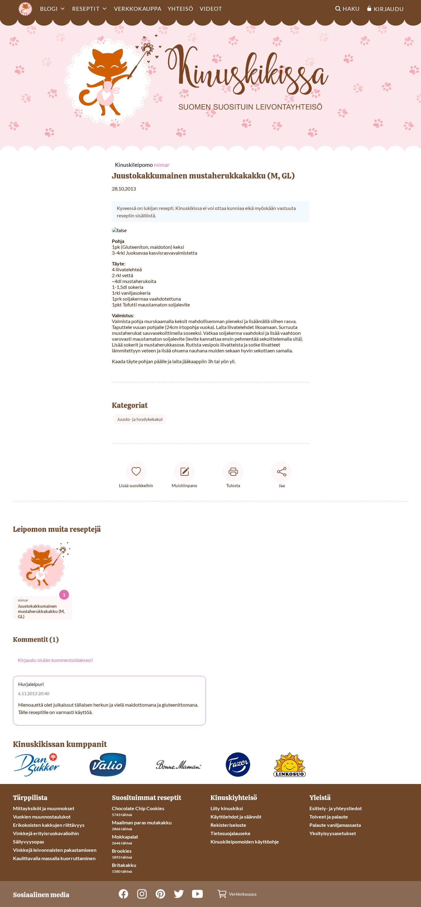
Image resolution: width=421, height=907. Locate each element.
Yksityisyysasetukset (332, 833)
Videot (211, 8)
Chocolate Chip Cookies (138, 808)
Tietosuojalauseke (231, 833)
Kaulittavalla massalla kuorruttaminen (54, 858)
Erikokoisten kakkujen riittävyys (48, 825)
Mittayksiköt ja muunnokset (43, 808)
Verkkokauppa (137, 8)
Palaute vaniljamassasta (335, 825)
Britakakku (124, 865)
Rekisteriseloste (228, 825)
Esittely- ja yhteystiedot (335, 808)
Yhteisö (181, 8)
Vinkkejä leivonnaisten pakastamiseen (54, 850)
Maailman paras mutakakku (142, 822)
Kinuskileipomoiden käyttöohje (245, 841)
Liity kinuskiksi (227, 808)
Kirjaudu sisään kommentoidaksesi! (55, 660)
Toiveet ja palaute (328, 816)
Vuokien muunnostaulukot (42, 816)
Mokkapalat (125, 836)
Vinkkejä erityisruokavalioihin (46, 833)
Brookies (122, 851)
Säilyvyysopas (28, 841)
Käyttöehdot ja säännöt (236, 816)
